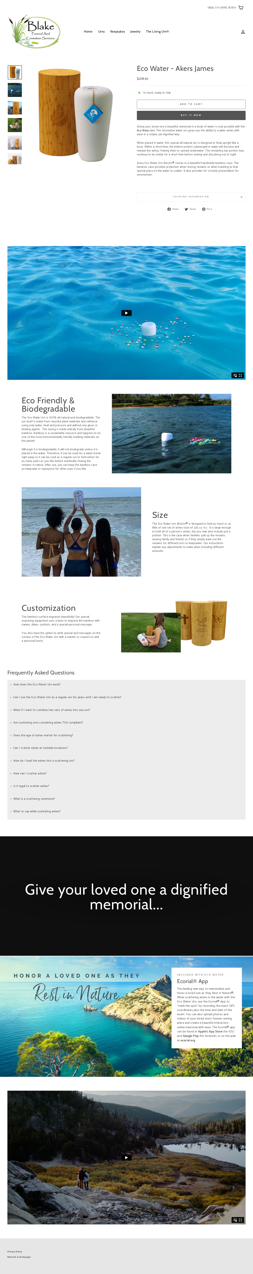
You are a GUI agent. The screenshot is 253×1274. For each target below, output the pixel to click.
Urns (101, 31)
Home (88, 31)
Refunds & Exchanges (19, 1257)
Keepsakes (117, 31)
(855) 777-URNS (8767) (222, 7)
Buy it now (191, 115)
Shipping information (191, 196)
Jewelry (135, 31)
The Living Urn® (157, 31)
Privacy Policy (14, 1252)
